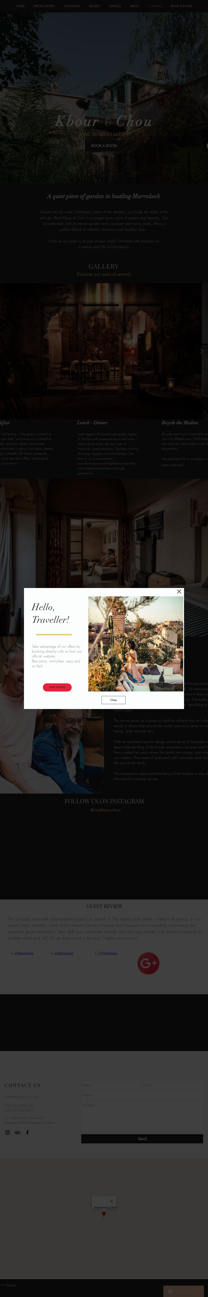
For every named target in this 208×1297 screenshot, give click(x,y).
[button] (179, 591)
